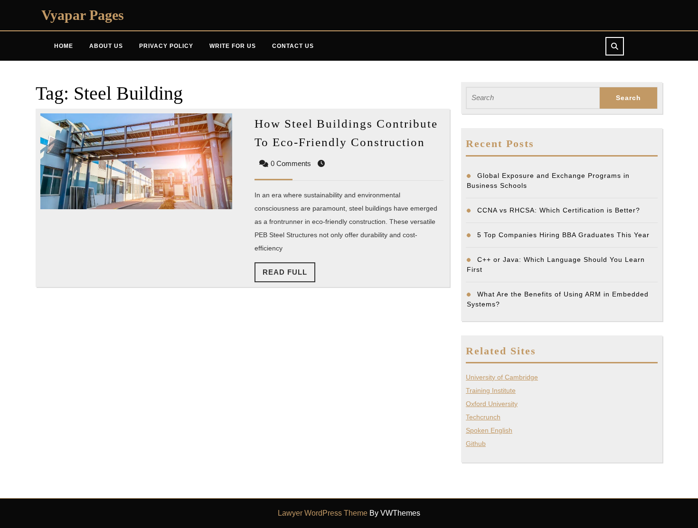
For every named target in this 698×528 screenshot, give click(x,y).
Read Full (289, 275)
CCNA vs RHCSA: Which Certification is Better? (558, 210)
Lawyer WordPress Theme (323, 513)
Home (63, 46)
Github (476, 443)
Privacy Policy (166, 46)
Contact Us (293, 46)
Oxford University (492, 404)
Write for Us (232, 46)
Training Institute (491, 390)
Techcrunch (483, 417)
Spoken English (489, 430)
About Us (106, 46)
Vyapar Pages (82, 15)
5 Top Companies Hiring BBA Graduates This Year (563, 235)
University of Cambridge (502, 377)
